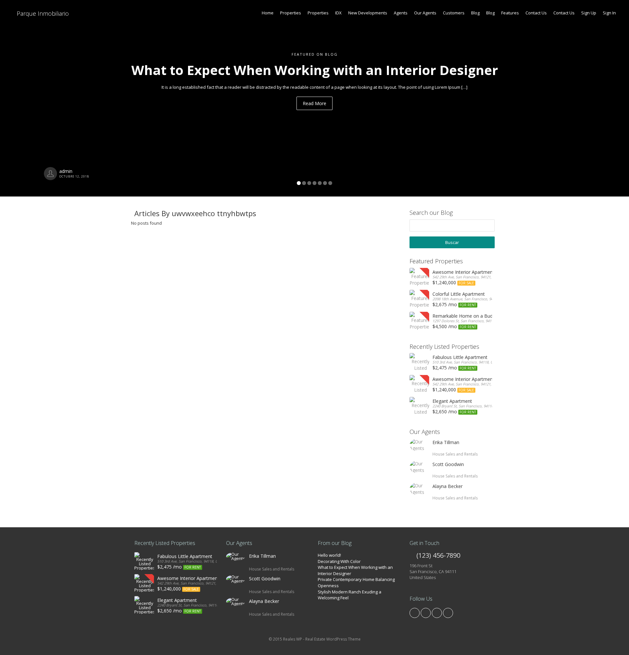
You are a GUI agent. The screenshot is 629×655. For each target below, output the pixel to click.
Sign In (609, 13)
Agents (401, 13)
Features (510, 13)
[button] (47, 98)
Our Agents (425, 13)
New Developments (367, 13)
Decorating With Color (339, 561)
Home (268, 13)
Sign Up (588, 13)
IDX (338, 13)
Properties (290, 13)
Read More (314, 103)
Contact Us (536, 13)
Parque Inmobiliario (42, 13)
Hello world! (329, 555)
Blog (475, 13)
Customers (454, 13)
